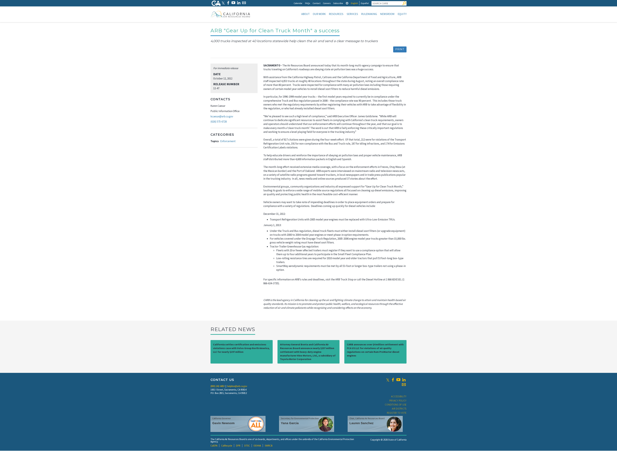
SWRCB (269, 445)
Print (399, 49)
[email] (404, 385)
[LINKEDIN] (239, 2)
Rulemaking (369, 14)
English (354, 3)
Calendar (298, 3)
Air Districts (399, 408)
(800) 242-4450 (217, 386)
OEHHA (257, 445)
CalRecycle (226, 445)
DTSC (247, 445)
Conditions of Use (396, 404)
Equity (402, 14)
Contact (316, 3)
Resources (336, 14)
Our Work (319, 14)
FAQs (307, 3)
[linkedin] (404, 380)
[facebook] (393, 380)
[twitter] (387, 380)
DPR (238, 445)
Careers (327, 3)
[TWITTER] (223, 2)
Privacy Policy (398, 400)
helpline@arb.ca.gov (237, 386)
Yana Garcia (290, 423)
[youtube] (398, 380)
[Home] (230, 14)
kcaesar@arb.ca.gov (221, 116)
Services (352, 14)
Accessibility (399, 396)
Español (365, 3)
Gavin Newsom (223, 423)
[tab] (347, 3)
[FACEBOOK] (228, 2)
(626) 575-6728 (218, 121)
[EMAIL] (244, 2)
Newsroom (387, 14)
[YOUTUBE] (233, 2)
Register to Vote (397, 412)
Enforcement (228, 141)
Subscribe (338, 3)
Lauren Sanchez (361, 423)
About (305, 14)
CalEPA (213, 445)
